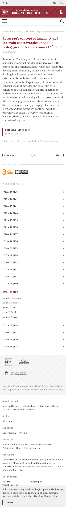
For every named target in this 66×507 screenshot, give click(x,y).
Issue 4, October (10, 302)
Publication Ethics (11, 448)
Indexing (44, 406)
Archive (16, 31)
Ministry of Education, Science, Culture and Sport (28, 466)
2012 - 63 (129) (32, 31)
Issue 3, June (8, 307)
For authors (9, 439)
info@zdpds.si (37, 481)
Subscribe (7, 427)
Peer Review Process (40, 444)
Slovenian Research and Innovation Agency (34, 463)
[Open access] (7, 172)
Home (5, 31)
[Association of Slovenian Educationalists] (8, 362)
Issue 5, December (11, 297)
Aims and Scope (10, 406)
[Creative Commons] (21, 172)
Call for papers (32, 448)
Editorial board (29, 406)
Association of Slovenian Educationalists (23, 459)
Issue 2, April (9, 312)
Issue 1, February (11, 316)
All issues (7, 421)
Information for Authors (14, 444)
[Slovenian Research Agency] (31, 362)
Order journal (9, 432)
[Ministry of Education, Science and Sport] (16, 373)
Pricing (23, 432)
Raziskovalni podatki (23, 409)
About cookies (51, 496)
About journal (10, 401)
